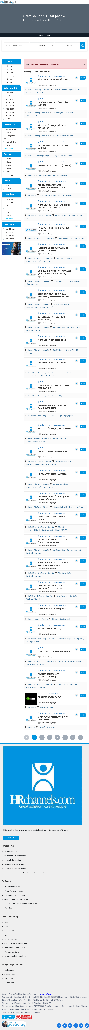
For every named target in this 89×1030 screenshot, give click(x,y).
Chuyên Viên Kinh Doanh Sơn (52, 363)
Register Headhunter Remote (15, 869)
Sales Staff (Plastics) (49, 628)
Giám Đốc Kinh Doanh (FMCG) (52, 609)
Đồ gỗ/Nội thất (58, 350)
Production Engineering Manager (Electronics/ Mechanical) (50, 588)
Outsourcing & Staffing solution (16, 900)
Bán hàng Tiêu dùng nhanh (61, 619)
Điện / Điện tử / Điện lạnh (34, 93)
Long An (40, 215)
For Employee (8, 846)
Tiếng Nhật (9, 79)
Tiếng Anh (8, 66)
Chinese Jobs (9, 974)
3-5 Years (8, 165)
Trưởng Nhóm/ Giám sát (9, 137)
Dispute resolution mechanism (15, 956)
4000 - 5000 (9, 115)
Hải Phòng (37, 90)
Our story (8, 922)
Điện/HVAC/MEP (74, 90)
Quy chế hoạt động (11, 952)
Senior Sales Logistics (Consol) (54, 165)
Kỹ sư (7, 212)
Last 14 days (9, 235)
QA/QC (60, 396)
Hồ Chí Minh (32, 195)
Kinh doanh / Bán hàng (33, 330)
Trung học (9, 199)
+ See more (8, 149)
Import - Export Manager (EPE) (53, 451)
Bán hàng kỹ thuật (42, 156)
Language (8, 61)
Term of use (9, 931)
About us (7, 926)
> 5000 (7, 119)
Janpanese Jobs (10, 979)
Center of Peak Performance (15, 856)
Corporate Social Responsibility (16, 943)
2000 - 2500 (9, 109)
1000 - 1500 (9, 102)
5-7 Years (8, 168)
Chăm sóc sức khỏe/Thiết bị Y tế (69, 661)
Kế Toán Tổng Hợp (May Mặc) (52, 474)
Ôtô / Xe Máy (51, 727)
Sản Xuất (69, 113)
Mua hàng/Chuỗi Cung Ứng (35, 464)
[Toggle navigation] (86, 2)
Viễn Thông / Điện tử (33, 284)
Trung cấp (9, 202)
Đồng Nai (51, 373)
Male (7, 185)
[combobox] (42, 45)
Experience (9, 154)
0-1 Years (8, 159)
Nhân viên (8, 132)
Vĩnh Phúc (45, 113)
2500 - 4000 (9, 112)
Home (41, 35)
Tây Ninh (48, 215)
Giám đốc (8, 145)
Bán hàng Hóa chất (52, 376)
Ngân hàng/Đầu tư (46, 707)
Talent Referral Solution (13, 891)
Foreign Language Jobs (12, 964)
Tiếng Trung (9, 76)
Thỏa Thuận (9, 93)
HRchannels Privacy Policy (14, 948)
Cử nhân (8, 209)
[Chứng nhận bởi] (23, 1017)
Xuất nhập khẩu (51, 464)
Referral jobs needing (12, 860)
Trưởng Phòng (10, 142)
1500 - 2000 (9, 106)
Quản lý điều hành (32, 687)
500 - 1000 (9, 99)
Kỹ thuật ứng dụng (75, 215)
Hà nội (30, 90)
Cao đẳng (8, 206)
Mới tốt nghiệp (10, 129)
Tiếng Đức (9, 72)
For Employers (8, 881)
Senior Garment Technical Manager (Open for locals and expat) (54, 296)
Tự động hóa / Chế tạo (33, 116)
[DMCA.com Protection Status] (8, 1016)
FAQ (6, 935)
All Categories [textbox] (67, 46)
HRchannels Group (10, 916)
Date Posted (9, 224)
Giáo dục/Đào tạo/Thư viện (35, 664)
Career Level (9, 124)
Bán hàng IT (55, 156)
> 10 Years (9, 175)
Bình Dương (42, 373)
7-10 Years (9, 172)
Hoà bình (37, 619)
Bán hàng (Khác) (66, 156)
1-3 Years (8, 162)
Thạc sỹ (8, 215)
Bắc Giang (37, 507)
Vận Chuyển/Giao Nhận (47, 175)
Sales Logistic (75, 327)
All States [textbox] (41, 46)
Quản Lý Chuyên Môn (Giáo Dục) (54, 651)
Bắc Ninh (37, 327)
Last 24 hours (10, 229)
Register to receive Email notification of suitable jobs (24, 873)
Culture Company (10, 939)
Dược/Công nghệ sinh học (67, 416)
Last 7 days (9, 232)
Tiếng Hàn (9, 82)
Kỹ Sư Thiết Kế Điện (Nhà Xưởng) (54, 79)
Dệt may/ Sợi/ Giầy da (64, 258)
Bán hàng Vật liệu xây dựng (35, 376)
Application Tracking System (15, 895)
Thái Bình (46, 304)
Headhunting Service (12, 887)
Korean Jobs (9, 983)
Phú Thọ (37, 113)
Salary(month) (10, 88)
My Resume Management (14, 864)
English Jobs (9, 970)
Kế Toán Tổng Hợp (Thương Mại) (54, 428)
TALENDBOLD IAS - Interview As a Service (20, 904)
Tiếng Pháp (9, 69)
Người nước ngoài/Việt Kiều (35, 307)
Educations (9, 194)
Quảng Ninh (50, 238)
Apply (83, 78)
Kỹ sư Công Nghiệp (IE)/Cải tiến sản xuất (39, 530)
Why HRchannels (10, 852)
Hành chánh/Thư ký (60, 507)
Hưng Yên (46, 90)
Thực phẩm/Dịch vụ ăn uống (50, 195)
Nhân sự (71, 507)
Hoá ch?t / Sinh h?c (59, 438)
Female (8, 189)
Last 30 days (9, 239)
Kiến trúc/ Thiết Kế (60, 90)
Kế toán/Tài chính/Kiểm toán (63, 136)
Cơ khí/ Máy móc (58, 113)
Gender (7, 181)
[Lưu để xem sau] (76, 77)
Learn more (11, 838)
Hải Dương (40, 238)
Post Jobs (8, 908)
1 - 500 (7, 96)
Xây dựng (29, 353)
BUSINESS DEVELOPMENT (49, 697)
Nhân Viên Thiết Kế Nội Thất (52, 340)
